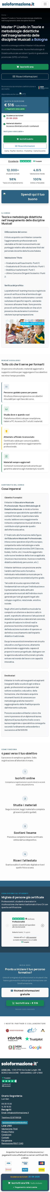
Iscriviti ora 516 (26, 1184)
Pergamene (6, 1140)
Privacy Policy (7, 1131)
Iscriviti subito (26, 139)
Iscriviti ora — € (27, 1003)
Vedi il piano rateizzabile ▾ (13, 131)
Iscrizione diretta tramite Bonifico (14, 1123)
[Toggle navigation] (45, 4)
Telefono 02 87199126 (11, 1117)
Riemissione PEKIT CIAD (12, 1143)
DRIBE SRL (5, 1070)
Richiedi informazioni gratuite (26, 992)
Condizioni (6, 1134)
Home (3, 15)
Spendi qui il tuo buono (33, 196)
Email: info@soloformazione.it (15, 1112)
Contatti (5, 1137)
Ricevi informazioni (26, 76)
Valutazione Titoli (9, 1128)
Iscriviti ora (26, 66)
